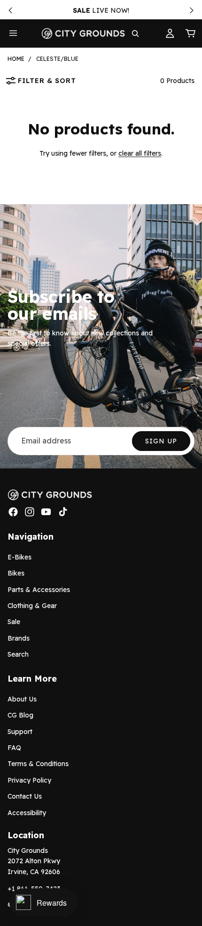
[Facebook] (13, 511)
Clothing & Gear (32, 605)
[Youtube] (46, 511)
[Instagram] (29, 511)
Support (20, 731)
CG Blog (20, 715)
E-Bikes (19, 557)
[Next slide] (191, 10)
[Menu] (13, 33)
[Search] (135, 33)
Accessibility (27, 812)
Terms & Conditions (38, 763)
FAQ (14, 747)
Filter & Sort (47, 80)
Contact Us (25, 796)
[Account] (170, 33)
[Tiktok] (63, 511)
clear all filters (139, 153)
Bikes (16, 573)
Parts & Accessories (39, 589)
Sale (14, 621)
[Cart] (190, 33)
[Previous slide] (10, 10)
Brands (19, 638)
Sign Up (161, 441)
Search (18, 654)
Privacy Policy (29, 780)
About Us (22, 699)
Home (16, 58)
